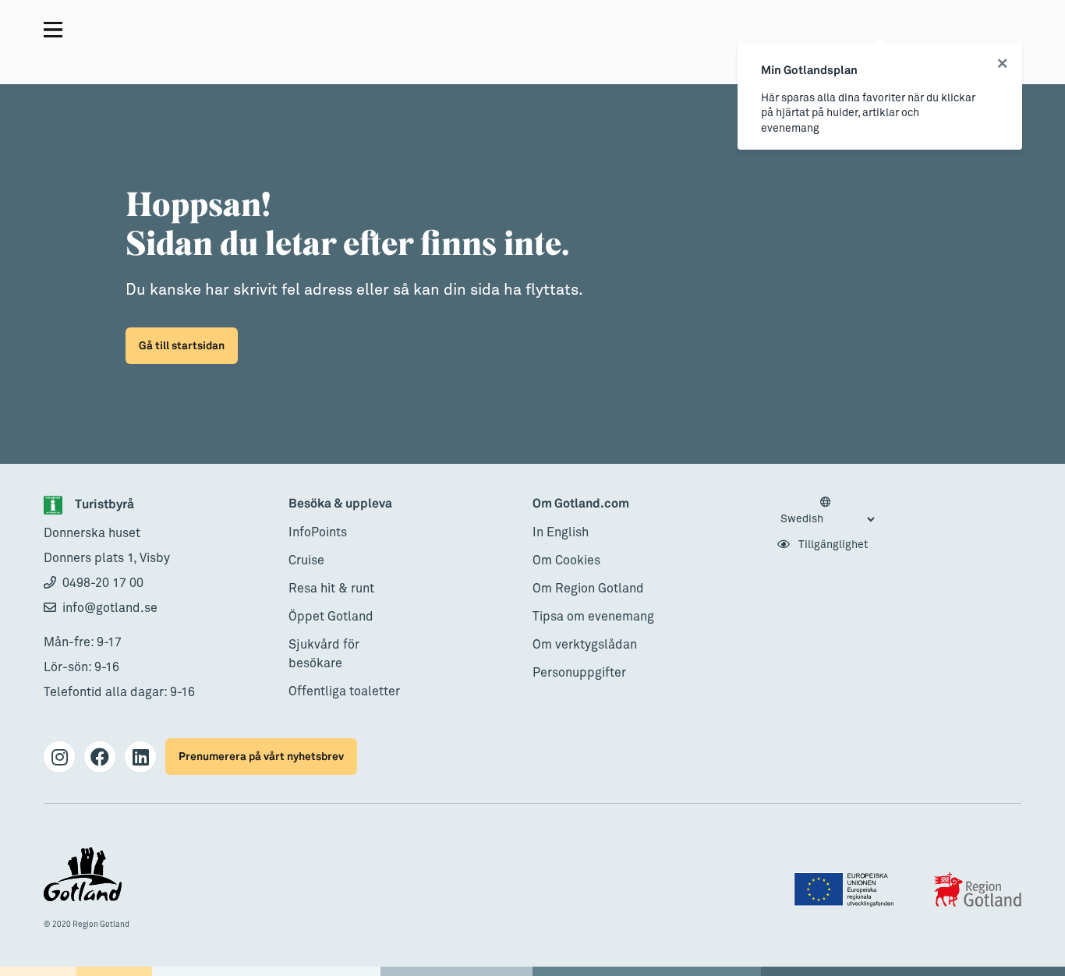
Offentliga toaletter (344, 691)
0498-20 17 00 (102, 583)
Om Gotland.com (580, 504)
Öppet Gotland (330, 616)
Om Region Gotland (588, 588)
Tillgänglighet (832, 544)
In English (560, 532)
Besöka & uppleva (340, 504)
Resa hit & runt (331, 588)
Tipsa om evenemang (593, 616)
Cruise (306, 560)
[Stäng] (1002, 64)
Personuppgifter (579, 673)
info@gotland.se (109, 608)
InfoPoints (317, 532)
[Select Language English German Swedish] (827, 511)
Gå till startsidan (182, 346)
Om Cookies (566, 560)
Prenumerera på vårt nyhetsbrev (261, 756)
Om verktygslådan (584, 644)
